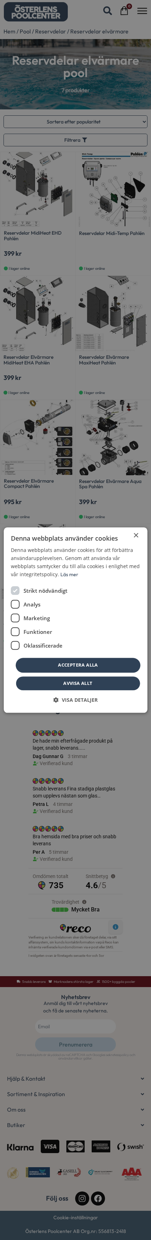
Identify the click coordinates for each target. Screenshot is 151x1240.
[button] (75, 700)
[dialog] (75, 620)
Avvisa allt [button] (77, 683)
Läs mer (69, 574)
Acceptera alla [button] (78, 665)
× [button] (135, 535)
